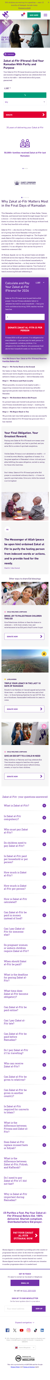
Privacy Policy (15, 1367)
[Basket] (22, 16)
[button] (23, 168)
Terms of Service (29, 1367)
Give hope (34, 15)
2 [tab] (24, 197)
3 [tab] (26, 197)
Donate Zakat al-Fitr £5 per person (25, 329)
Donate (9, 115)
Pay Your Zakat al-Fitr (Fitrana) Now (23, 1235)
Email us (25, 1283)
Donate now (12, 637)
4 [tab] (28, 197)
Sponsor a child (24, 8)
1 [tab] (21, 197)
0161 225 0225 (29, 1291)
